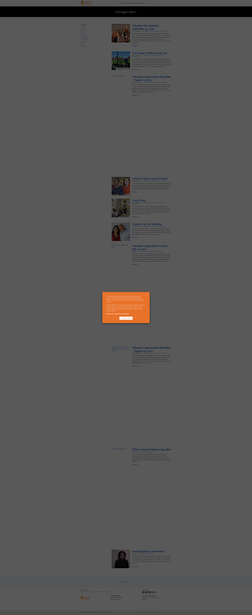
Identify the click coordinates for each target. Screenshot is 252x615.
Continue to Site (126, 318)
